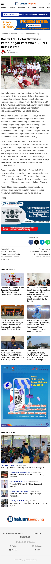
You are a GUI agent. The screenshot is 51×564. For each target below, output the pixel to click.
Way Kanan (20, 501)
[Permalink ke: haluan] (3, 52)
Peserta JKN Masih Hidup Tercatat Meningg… (26, 485)
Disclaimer (25, 537)
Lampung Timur (22, 491)
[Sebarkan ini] (30, 242)
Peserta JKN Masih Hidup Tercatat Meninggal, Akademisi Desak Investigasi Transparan (12, 291)
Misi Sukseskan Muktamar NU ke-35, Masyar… (27, 475)
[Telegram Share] (42, 242)
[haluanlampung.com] (25, 3)
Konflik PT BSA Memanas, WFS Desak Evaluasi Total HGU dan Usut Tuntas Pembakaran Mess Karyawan (12, 355)
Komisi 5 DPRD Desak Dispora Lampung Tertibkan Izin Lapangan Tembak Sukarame (12, 254)
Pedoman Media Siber (13, 533)
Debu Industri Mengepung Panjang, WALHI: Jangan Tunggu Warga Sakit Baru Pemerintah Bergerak (37, 355)
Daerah (12, 472)
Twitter (14, 546)
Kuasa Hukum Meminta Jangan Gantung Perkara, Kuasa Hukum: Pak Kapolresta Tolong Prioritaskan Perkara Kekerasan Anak (38, 326)
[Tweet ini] (36, 242)
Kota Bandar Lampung (18, 481)
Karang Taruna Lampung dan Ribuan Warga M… (23, 467)
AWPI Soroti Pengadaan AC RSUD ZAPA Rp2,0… (28, 504)
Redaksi (37, 533)
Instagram (38, 546)
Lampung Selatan (7, 465)
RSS (38, 550)
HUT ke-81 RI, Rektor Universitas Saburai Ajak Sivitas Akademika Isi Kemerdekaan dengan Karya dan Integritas (12, 324)
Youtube (15, 550)
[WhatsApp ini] (47, 242)
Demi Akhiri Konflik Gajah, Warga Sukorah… (25, 494)
